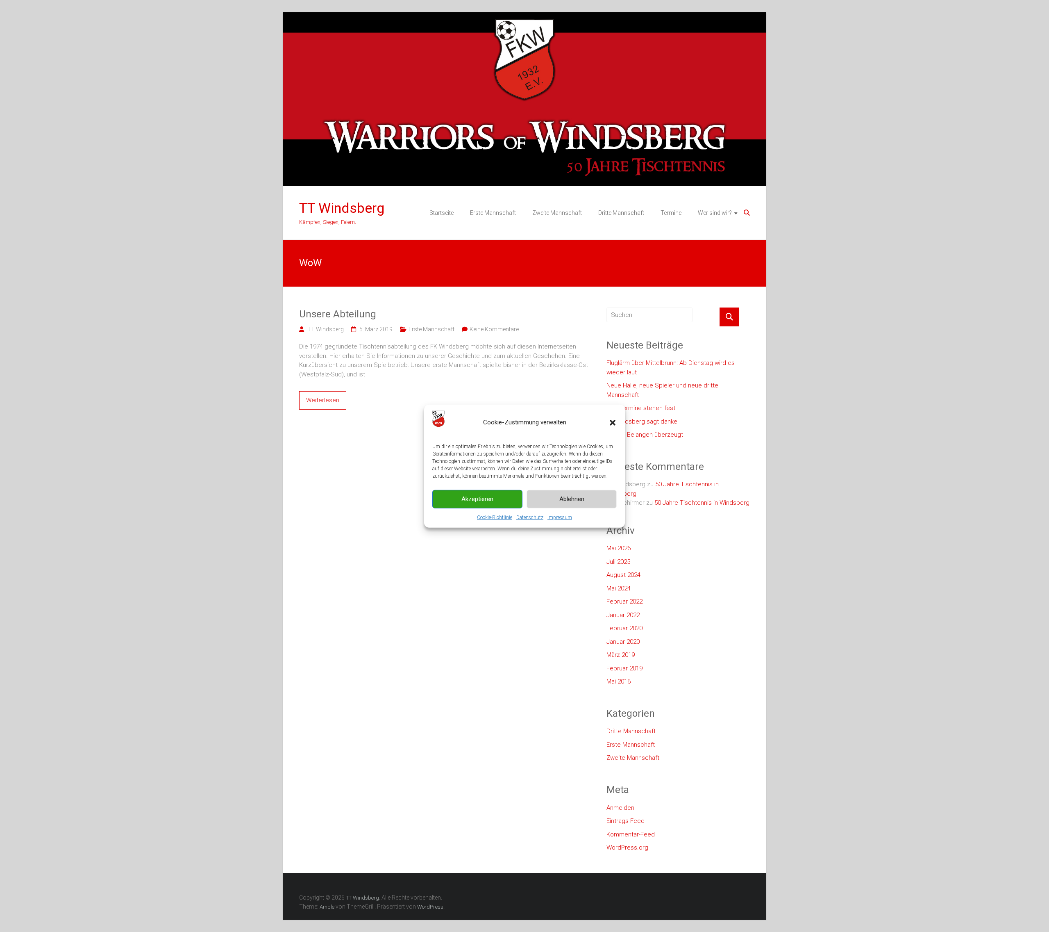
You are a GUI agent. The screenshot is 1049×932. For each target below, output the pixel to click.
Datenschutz (529, 517)
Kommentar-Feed (630, 834)
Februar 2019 (624, 668)
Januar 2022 (623, 615)
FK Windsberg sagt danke (641, 421)
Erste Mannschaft (493, 213)
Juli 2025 (618, 561)
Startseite (441, 213)
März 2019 (620, 655)
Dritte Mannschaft (621, 213)
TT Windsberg (341, 208)
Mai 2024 (618, 588)
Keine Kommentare (494, 329)
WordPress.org (627, 847)
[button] (613, 422)
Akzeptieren (477, 499)
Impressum (559, 517)
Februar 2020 (624, 628)
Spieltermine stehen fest (640, 408)
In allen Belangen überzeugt (644, 434)
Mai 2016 (618, 681)
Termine (671, 213)
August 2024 (623, 575)
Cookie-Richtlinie (494, 517)
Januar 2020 (623, 641)
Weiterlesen (322, 400)
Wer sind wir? (715, 213)
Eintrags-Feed (625, 821)
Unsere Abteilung (337, 314)
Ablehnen (571, 499)
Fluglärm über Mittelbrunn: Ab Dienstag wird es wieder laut (670, 367)
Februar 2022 (624, 601)
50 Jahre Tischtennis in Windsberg (701, 502)
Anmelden (620, 807)
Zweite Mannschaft (557, 213)
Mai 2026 (618, 548)
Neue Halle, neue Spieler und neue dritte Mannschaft (662, 390)
